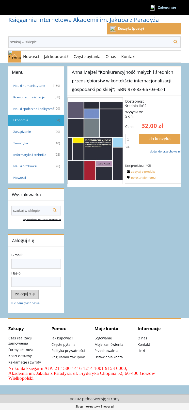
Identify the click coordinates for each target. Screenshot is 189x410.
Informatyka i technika (29, 154)
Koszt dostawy (20, 355)
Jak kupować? (62, 338)
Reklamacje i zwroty (24, 362)
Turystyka (20, 143)
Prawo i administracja (29, 97)
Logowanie (103, 338)
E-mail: (17, 255)
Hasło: (16, 273)
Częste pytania (63, 344)
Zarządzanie (22, 131)
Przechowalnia (106, 350)
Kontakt (144, 344)
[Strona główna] (14, 56)
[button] (140, 171)
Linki (141, 350)
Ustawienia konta (108, 357)
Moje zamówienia (108, 344)
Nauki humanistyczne (29, 85)
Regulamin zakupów (68, 357)
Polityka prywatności (68, 350)
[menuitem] (31, 56)
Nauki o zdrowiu (25, 166)
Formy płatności (21, 349)
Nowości (19, 177)
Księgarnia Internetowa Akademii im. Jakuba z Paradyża (83, 19)
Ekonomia (20, 120)
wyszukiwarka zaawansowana (42, 219)
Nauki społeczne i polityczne (33, 108)
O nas (142, 338)
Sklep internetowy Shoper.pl (95, 406)
